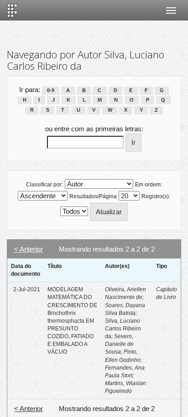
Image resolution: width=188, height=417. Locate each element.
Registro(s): (155, 196)
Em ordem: (148, 184)
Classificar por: (44, 184)
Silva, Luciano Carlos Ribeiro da (123, 329)
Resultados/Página (93, 196)
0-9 (50, 90)
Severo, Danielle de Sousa (119, 344)
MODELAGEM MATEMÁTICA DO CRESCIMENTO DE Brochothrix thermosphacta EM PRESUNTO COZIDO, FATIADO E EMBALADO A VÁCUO (72, 320)
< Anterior (28, 249)
